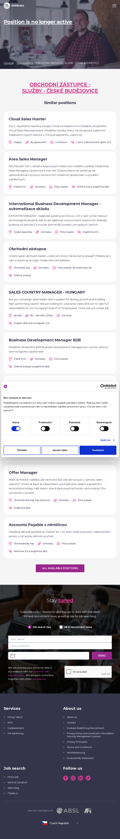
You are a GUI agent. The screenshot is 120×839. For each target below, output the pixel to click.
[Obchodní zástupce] (60, 261)
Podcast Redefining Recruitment (85, 728)
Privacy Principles (77, 741)
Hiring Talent (15, 717)
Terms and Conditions (79, 747)
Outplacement (16, 728)
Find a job (13, 777)
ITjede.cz (13, 793)
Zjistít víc (105, 440)
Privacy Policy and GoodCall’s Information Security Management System (90, 735)
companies (39, 678)
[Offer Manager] (60, 490)
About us (72, 717)
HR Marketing (15, 733)
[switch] (45, 428)
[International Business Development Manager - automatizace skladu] (60, 217)
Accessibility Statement (80, 758)
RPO (10, 722)
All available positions (60, 568)
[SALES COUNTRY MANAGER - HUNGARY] (60, 307)
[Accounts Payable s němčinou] (60, 537)
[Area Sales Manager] (60, 173)
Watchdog (13, 788)
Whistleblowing (76, 752)
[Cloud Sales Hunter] (60, 130)
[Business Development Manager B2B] (60, 353)
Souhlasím (98, 450)
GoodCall (8, 63)
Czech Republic (59, 823)
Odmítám (22, 450)
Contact (71, 722)
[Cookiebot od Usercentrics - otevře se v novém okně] (102, 386)
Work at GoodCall (17, 782)
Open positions (25, 63)
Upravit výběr (59, 450)
